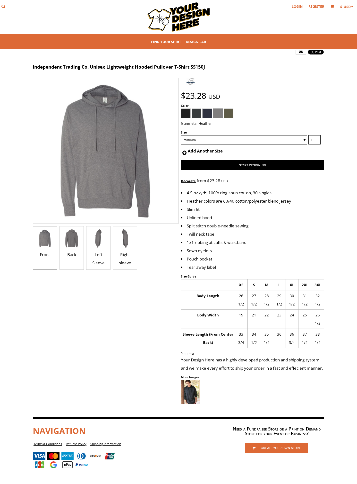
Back (71, 254)
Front (45, 254)
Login (297, 6)
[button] (3, 6)
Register (316, 6)
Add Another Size (205, 151)
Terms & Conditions (48, 444)
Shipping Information (105, 444)
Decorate (188, 181)
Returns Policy (76, 444)
